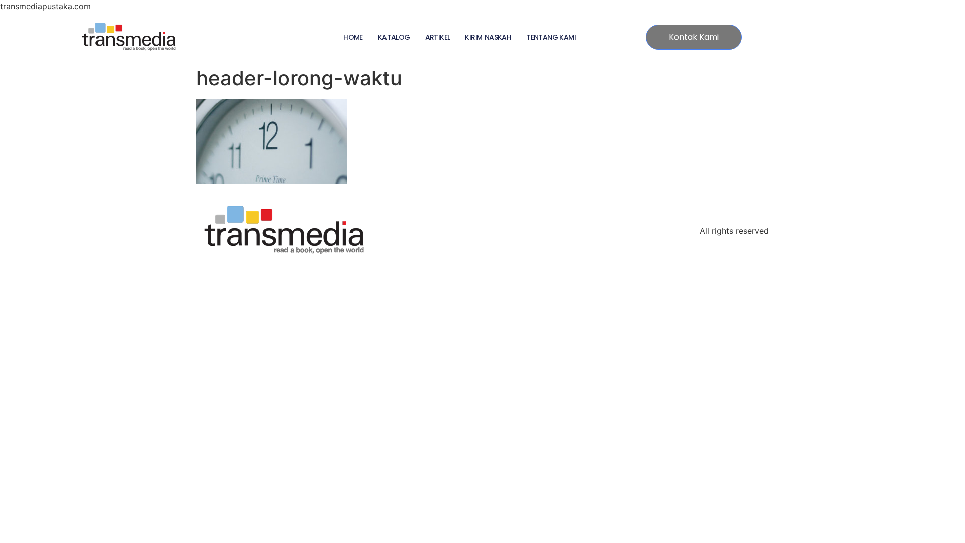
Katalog (394, 37)
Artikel (437, 37)
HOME (353, 37)
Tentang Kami (551, 37)
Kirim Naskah (488, 37)
